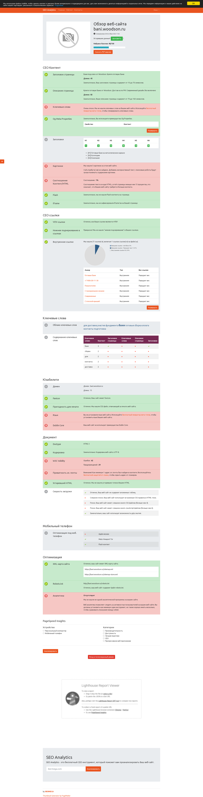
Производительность (114, 631)
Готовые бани (90, 275)
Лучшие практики (112, 636)
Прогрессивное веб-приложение (118, 641)
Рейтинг (69, 10)
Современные (90, 296)
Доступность (110, 633)
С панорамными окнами (94, 291)
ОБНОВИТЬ (116, 39)
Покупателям (90, 286)
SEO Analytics (49, 10)
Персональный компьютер (55, 631)
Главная (61, 10)
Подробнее (59, 5)
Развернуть (152, 131)
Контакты (78, 10)
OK (193, 3)
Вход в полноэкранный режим (101, 657)
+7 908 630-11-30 (91, 281)
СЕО (106, 638)
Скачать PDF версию (103, 52)
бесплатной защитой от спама (96, 475)
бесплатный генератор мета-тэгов (136, 415)
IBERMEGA (49, 791)
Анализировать (50, 651)
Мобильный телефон (53, 633)
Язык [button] (156, 10)
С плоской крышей (92, 301)
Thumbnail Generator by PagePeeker (56, 796)
